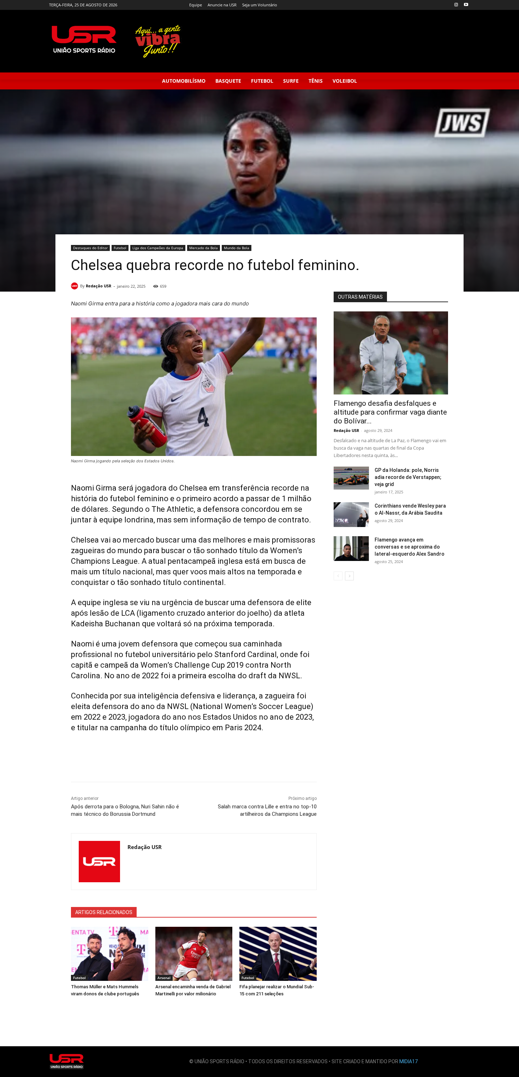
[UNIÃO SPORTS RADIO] (66, 1061)
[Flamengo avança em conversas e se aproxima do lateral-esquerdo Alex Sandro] (351, 548)
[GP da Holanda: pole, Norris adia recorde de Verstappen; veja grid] (351, 478)
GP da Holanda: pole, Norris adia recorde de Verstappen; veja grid (408, 477)
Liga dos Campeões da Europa (157, 247)
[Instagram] (456, 5)
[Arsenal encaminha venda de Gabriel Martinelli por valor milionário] (194, 954)
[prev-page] (338, 576)
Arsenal (164, 977)
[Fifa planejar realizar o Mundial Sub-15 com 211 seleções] (278, 954)
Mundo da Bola (236, 247)
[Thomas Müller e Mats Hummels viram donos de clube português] (109, 954)
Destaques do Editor (90, 247)
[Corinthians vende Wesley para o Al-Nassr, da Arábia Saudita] (351, 514)
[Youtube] (466, 5)
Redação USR (98, 285)
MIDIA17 (408, 1061)
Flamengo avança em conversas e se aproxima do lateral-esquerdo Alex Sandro (410, 547)
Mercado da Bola (203, 247)
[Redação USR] (75, 285)
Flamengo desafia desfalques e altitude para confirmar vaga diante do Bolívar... (390, 412)
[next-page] (349, 576)
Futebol (120, 247)
